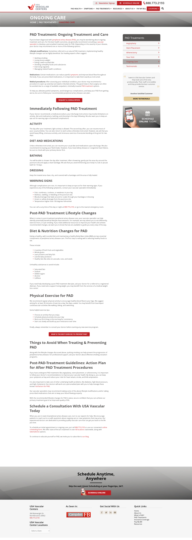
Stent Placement (133, 48)
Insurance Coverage (141, 520)
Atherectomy (131, 52)
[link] (76, 8)
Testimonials (131, 66)
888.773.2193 (69, 207)
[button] (105, 3)
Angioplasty (131, 43)
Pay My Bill (138, 522)
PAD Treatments (134, 38)
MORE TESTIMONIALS (141, 99)
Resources (138, 524)
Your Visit (130, 57)
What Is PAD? (139, 515)
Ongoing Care (132, 61)
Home (136, 511)
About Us (137, 513)
